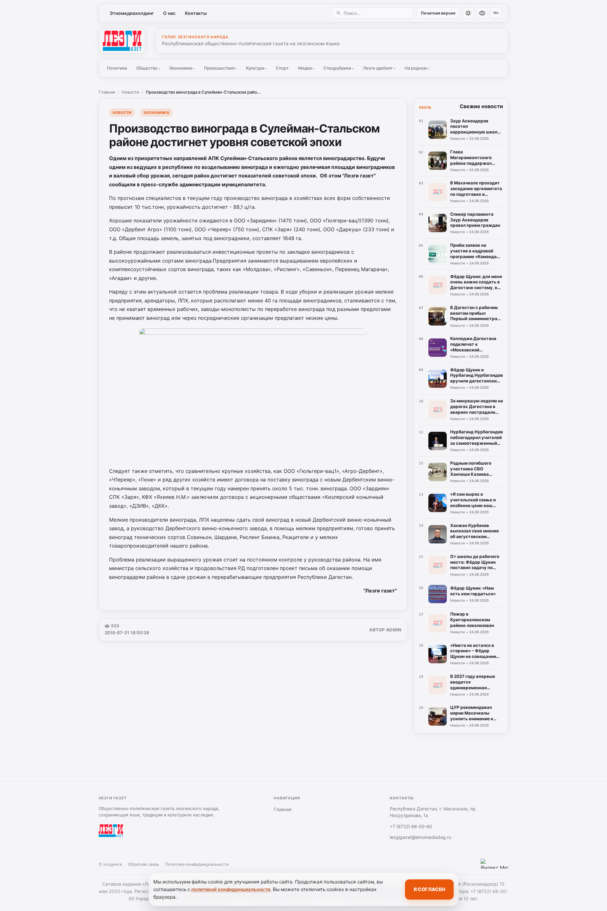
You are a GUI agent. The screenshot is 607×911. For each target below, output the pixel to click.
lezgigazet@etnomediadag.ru (420, 837)
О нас (169, 13)
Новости (130, 92)
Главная (107, 92)
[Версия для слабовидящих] (482, 13)
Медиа (306, 68)
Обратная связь (143, 864)
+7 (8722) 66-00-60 (411, 826)
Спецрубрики (338, 68)
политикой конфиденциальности (230, 889)
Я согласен (429, 889)
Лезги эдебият (379, 68)
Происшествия (220, 68)
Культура (256, 68)
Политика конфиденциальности (197, 864)
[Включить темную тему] (468, 13)
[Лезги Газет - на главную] (122, 40)
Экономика (181, 68)
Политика (117, 68)
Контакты (196, 13)
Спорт (282, 68)
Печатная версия (438, 13)
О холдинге (110, 864)
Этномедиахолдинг (132, 13)
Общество (148, 68)
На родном (417, 68)
